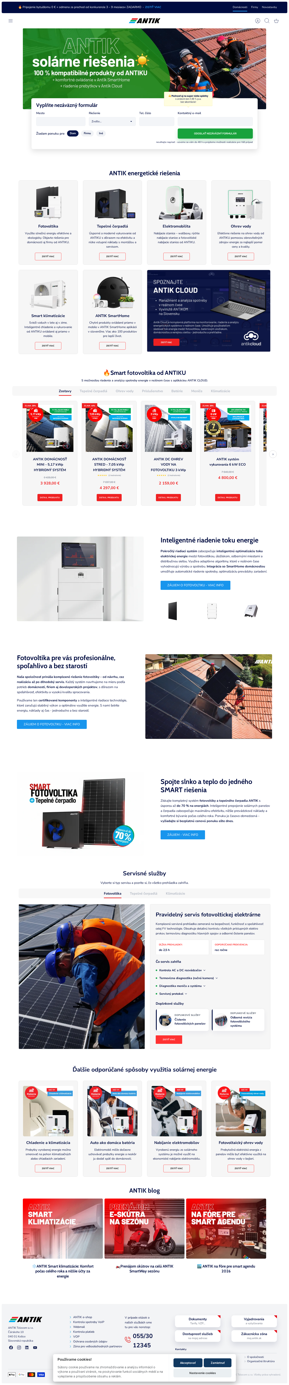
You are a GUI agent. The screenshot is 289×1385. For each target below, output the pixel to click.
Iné (101, 133)
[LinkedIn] (27, 1348)
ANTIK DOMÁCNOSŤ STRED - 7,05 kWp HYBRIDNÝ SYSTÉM (109, 464)
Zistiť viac (48, 256)
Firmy (254, 7)
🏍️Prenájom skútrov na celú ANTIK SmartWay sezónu (144, 1268)
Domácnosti (240, 7)
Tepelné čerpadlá (93, 391)
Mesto (40, 113)
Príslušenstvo (152, 391)
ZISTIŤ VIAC (153, 7)
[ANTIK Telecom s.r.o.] (144, 21)
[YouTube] (35, 1348)
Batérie (177, 391)
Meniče (196, 391)
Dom (73, 133)
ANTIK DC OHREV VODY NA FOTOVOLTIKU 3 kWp (168, 464)
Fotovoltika (112, 893)
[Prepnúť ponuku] (12, 20)
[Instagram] (19, 1348)
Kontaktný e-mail (189, 113)
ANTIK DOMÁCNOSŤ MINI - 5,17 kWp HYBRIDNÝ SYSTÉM (50, 464)
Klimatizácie (220, 391)
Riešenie (94, 113)
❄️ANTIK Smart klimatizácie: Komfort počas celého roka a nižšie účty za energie (63, 1271)
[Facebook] (11, 1348)
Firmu (87, 133)
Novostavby (269, 7)
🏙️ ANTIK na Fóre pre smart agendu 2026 (226, 1268)
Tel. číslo (145, 113)
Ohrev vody (124, 391)
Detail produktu (50, 497)
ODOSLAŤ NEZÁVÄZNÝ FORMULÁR (215, 133)
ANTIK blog (144, 1190)
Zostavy (65, 391)
